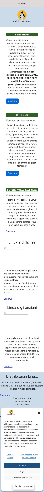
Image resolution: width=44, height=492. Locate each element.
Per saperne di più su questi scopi (29, 456)
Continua (12, 101)
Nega (22, 471)
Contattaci (5, 395)
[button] (1, 442)
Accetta (22, 465)
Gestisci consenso (24, 486)
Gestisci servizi (10, 456)
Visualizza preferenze (22, 477)
